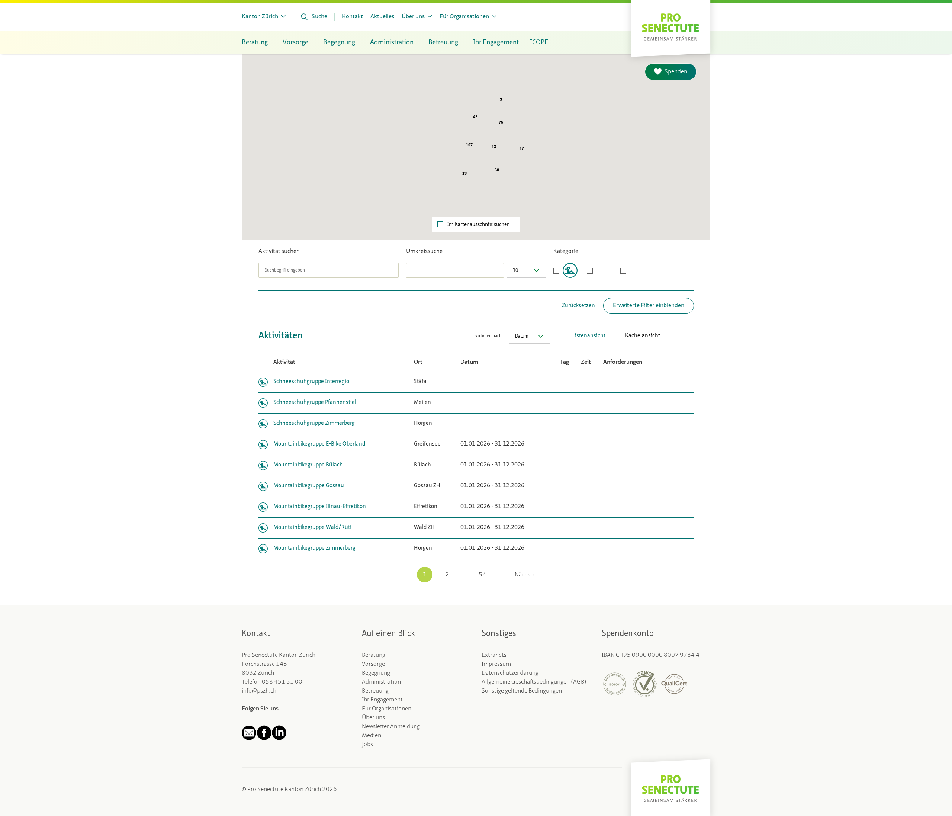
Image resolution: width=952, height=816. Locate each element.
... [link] (463, 575)
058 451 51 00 (282, 682)
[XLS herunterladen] (678, 336)
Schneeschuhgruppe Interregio (311, 382)
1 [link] (425, 575)
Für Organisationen (386, 709)
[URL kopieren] (690, 336)
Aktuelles (382, 17)
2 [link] (447, 575)
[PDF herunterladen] (667, 336)
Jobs (367, 745)
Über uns (373, 718)
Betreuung (375, 691)
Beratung (373, 655)
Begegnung (376, 673)
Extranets (494, 655)
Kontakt (352, 17)
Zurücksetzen (578, 306)
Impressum (496, 664)
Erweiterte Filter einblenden (648, 306)
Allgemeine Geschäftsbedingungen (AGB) (534, 682)
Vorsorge (373, 664)
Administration (381, 682)
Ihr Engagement (382, 700)
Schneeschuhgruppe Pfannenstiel (314, 402)
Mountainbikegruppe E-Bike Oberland (319, 444)
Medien (371, 736)
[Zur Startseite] (670, 26)
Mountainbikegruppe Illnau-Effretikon (319, 507)
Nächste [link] (525, 575)
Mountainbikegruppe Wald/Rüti (312, 527)
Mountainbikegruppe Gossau (308, 486)
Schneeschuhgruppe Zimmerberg (314, 423)
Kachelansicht (642, 336)
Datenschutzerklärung (510, 673)
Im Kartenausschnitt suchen (478, 224)
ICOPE (539, 42)
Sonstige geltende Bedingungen (522, 691)
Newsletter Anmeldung (391, 727)
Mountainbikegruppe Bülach (308, 465)
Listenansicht (588, 336)
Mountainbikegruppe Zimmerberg (314, 548)
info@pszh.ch (259, 691)
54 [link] (482, 575)
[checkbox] (565, 270)
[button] (579, 199)
